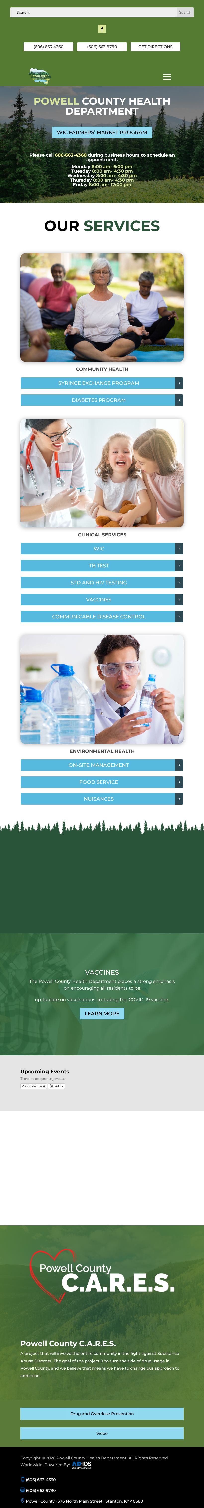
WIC (99, 549)
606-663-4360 (71, 155)
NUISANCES (99, 799)
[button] (56, 1086)
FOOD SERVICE (98, 782)
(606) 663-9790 (102, 46)
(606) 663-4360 (49, 46)
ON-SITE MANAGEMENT (99, 765)
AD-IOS (84, 1465)
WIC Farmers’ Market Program (102, 132)
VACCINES (98, 600)
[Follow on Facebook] (102, 29)
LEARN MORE (102, 1014)
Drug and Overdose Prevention (102, 1413)
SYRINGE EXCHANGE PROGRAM (98, 383)
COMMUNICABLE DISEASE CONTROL (99, 617)
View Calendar (32, 1086)
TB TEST (99, 566)
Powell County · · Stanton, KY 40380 (81, 1501)
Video (102, 1433)
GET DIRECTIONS (155, 46)
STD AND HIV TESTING (99, 583)
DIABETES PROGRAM (99, 400)
